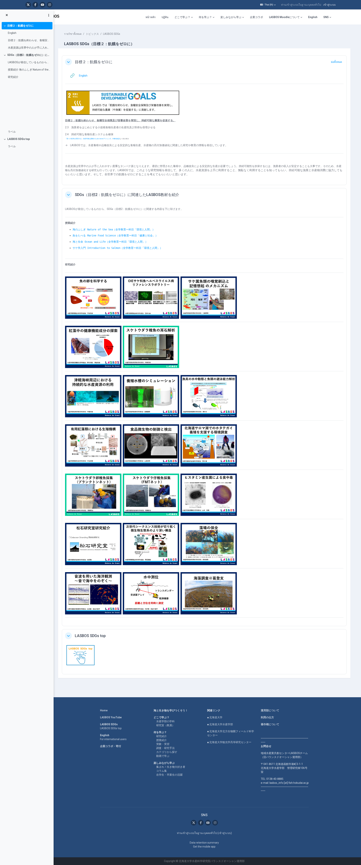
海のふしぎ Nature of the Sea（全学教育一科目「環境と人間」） (114, 229)
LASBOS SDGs (111, 33)
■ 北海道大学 (214, 717)
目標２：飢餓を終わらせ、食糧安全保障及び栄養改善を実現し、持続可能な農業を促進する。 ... (29, 40)
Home (104, 710)
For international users (113, 739)
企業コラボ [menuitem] (256, 17)
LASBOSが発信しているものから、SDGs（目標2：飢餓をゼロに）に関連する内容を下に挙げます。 (29, 62)
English (12, 32)
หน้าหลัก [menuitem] (150, 17)
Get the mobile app (204, 846)
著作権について (270, 724)
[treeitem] (26, 36)
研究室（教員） (165, 725)
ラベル (12, 131)
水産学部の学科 (165, 721)
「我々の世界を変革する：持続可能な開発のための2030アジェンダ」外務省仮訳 (92, 139)
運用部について (270, 710)
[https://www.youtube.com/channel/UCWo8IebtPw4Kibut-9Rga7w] (42, 5)
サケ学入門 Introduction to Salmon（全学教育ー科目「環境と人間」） (117, 247)
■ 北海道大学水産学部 (220, 724)
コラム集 (161, 770)
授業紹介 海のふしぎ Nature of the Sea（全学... (29, 69)
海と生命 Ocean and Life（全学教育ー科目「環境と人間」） (110, 241)
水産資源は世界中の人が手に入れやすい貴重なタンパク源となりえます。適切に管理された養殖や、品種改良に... (29, 47)
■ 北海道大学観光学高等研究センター (229, 742)
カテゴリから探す (166, 751)
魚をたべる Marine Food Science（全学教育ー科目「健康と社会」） (115, 235)
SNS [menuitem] (326, 17)
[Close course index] (7, 15)
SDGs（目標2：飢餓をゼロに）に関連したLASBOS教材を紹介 (29, 54)
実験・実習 (162, 744)
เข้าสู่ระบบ (329, 4)
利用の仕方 (267, 717)
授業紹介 (161, 740)
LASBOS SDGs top (18, 138)
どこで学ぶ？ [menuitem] (182, 17)
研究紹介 (13, 76)
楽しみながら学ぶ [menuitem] (230, 17)
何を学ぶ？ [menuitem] (205, 17)
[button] (268, 5)
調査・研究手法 (165, 748)
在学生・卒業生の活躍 (169, 774)
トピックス (92, 33)
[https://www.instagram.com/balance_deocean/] (49, 5)
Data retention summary (204, 842)
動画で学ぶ (162, 755)
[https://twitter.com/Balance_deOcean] (28, 5)
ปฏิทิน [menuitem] (165, 17)
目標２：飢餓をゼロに (20, 25)
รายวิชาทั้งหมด (73, 33)
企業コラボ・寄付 (110, 746)
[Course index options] (48, 15)
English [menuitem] (312, 17)
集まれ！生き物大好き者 (170, 766)
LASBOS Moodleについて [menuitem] (284, 17)
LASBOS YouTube (111, 717)
